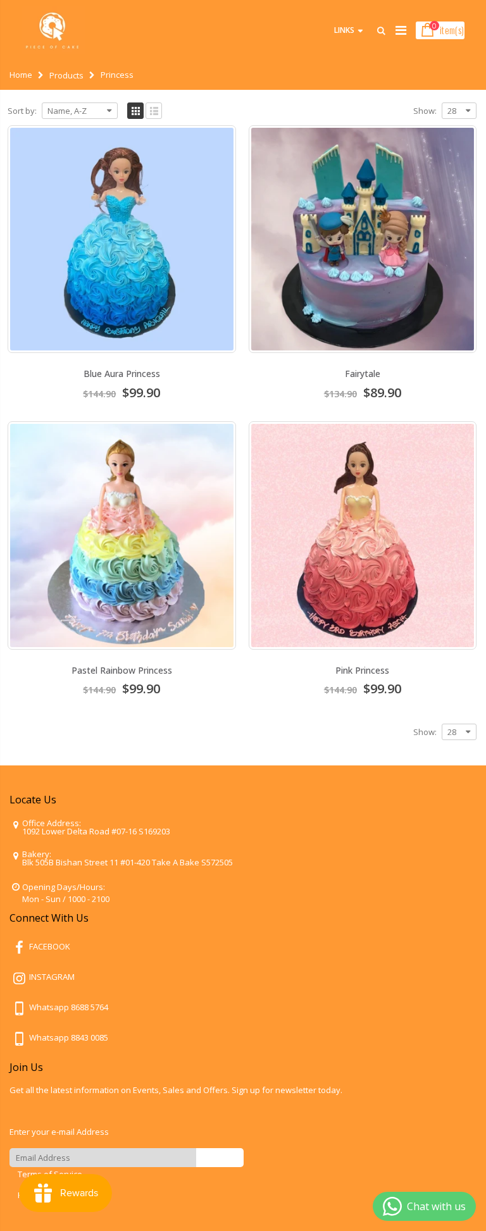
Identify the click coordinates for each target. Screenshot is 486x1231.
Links (344, 30)
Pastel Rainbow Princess (122, 670)
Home (20, 74)
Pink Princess (362, 670)
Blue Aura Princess (122, 374)
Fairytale (362, 374)
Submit (220, 1157)
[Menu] (401, 30)
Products (66, 75)
